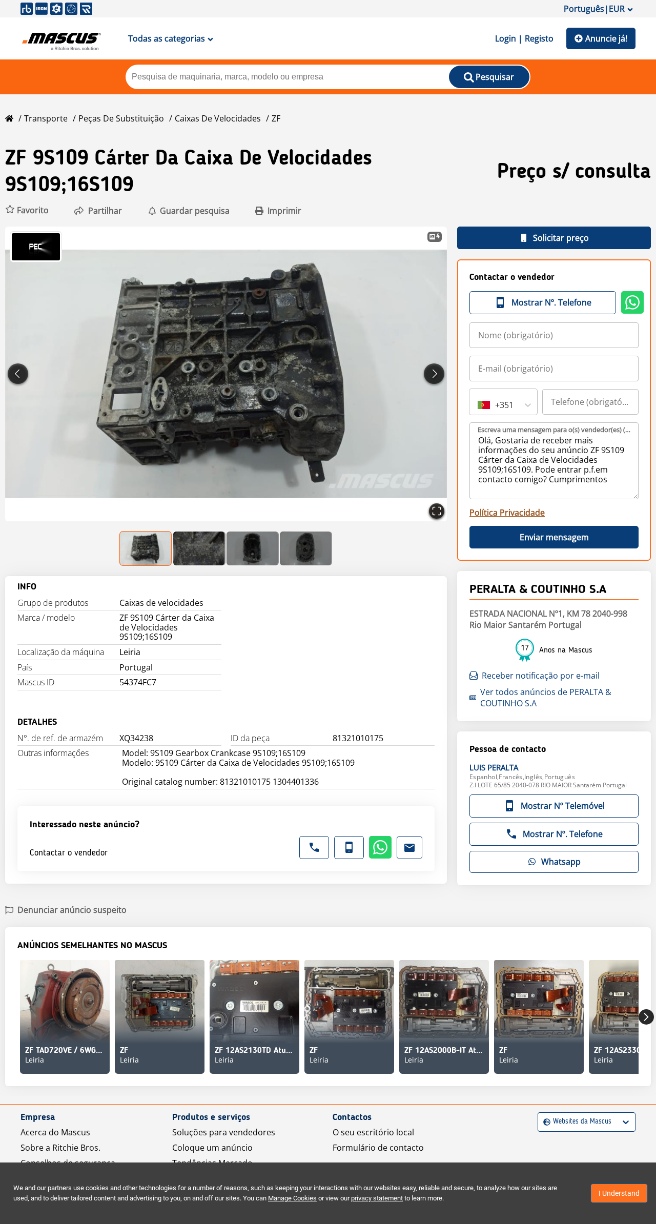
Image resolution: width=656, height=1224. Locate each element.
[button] (27, 210)
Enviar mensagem (554, 537)
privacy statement (377, 1198)
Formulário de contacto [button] (378, 1147)
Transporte (46, 118)
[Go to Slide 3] (253, 548)
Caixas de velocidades (218, 118)
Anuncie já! (606, 38)
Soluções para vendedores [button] (223, 1132)
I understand (619, 1193)
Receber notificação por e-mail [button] (541, 675)
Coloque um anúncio (212, 1147)
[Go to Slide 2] (199, 548)
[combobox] (479, 405)
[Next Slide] (434, 373)
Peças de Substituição (121, 118)
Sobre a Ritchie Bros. (60, 1147)
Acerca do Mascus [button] (55, 1132)
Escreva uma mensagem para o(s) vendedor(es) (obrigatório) (554, 429)
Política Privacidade (507, 512)
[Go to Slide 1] (146, 548)
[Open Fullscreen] (436, 511)
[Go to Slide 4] (306, 548)
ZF (276, 118)
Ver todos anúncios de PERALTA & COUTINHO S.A (545, 697)
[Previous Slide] (18, 373)
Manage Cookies (292, 1198)
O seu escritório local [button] (373, 1132)
